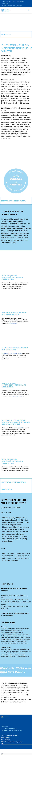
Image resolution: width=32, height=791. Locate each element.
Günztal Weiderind (17, 396)
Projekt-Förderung (9, 728)
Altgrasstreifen (13, 323)
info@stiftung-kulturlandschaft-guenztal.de (12, 742)
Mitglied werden (15, 6)
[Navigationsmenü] (29, 10)
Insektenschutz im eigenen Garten (12, 353)
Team (4, 6)
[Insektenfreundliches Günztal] (5, 10)
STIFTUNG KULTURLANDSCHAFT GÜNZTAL (13, 2)
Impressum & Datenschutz (12, 730)
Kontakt (5, 726)
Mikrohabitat (19, 428)
